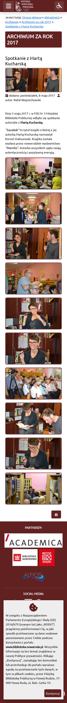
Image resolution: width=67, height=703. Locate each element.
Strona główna (31, 17)
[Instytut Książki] (47, 557)
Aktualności (52, 17)
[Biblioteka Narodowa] (25, 557)
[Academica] (33, 540)
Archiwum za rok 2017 (36, 22)
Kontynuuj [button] (53, 693)
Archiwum (12, 22)
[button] (8, 6)
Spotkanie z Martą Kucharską (24, 26)
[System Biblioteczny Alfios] (33, 575)
